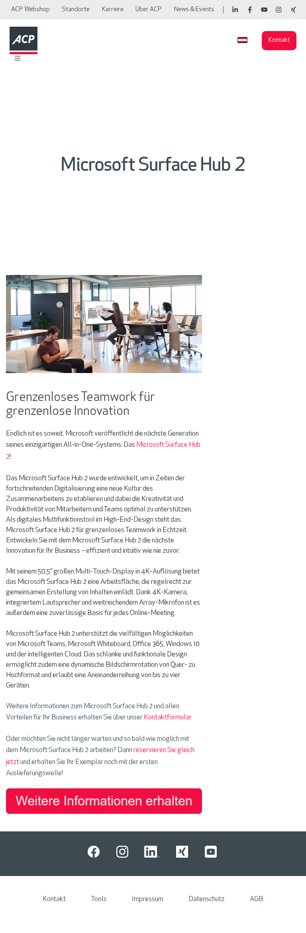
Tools (99, 899)
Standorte (76, 9)
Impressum (147, 899)
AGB (256, 899)
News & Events (194, 9)
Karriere (113, 9)
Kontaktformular (167, 717)
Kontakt (279, 40)
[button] (18, 58)
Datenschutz (206, 899)
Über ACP (148, 9)
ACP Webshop (30, 9)
